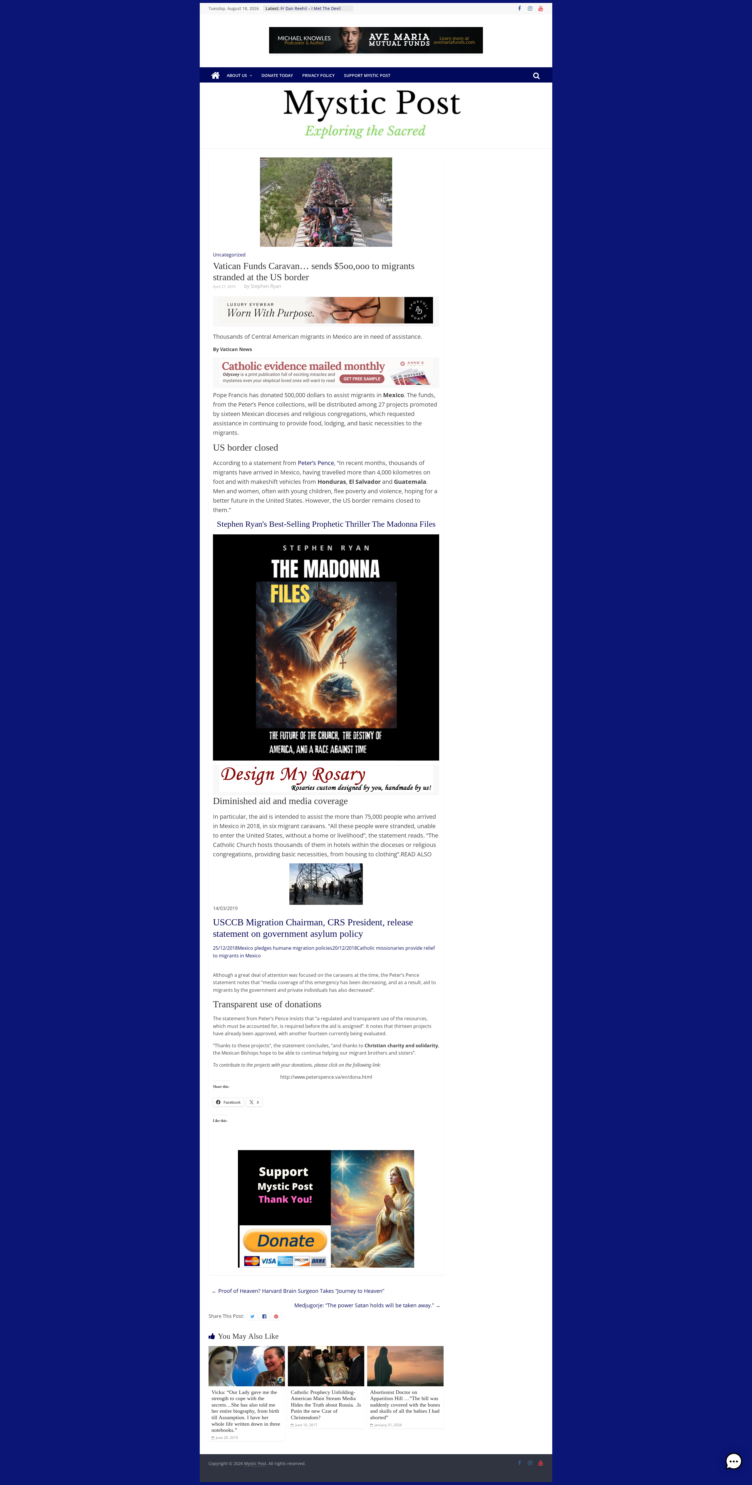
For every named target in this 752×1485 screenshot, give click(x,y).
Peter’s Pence (316, 463)
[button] (733, 1464)
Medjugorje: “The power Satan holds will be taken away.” (367, 1305)
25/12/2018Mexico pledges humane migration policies (272, 948)
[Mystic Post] (215, 75)
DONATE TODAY (277, 75)
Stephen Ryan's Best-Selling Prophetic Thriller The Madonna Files (326, 523)
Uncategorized (229, 254)
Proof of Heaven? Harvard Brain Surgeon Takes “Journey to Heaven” (298, 1290)
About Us (237, 75)
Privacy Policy (318, 75)
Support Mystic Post (367, 75)
